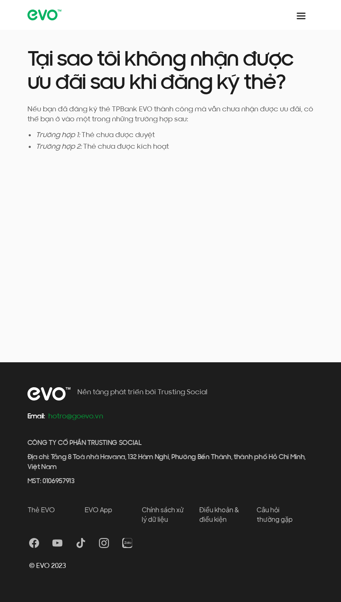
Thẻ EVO (41, 509)
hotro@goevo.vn (75, 416)
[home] (46, 15)
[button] (301, 14)
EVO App (98, 509)
